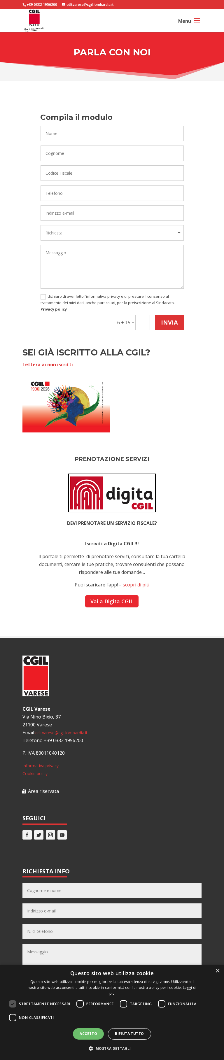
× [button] (217, 971)
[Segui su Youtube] (62, 835)
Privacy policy (54, 309)
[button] (112, 1048)
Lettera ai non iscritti (47, 364)
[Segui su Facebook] (27, 835)
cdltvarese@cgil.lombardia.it (61, 732)
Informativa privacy (40, 765)
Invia (169, 322)
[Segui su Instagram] (50, 835)
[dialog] (112, 1012)
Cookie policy (35, 773)
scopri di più (136, 584)
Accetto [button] (88, 1033)
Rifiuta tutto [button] (129, 1033)
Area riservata (43, 791)
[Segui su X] (38, 835)
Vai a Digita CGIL (111, 601)
